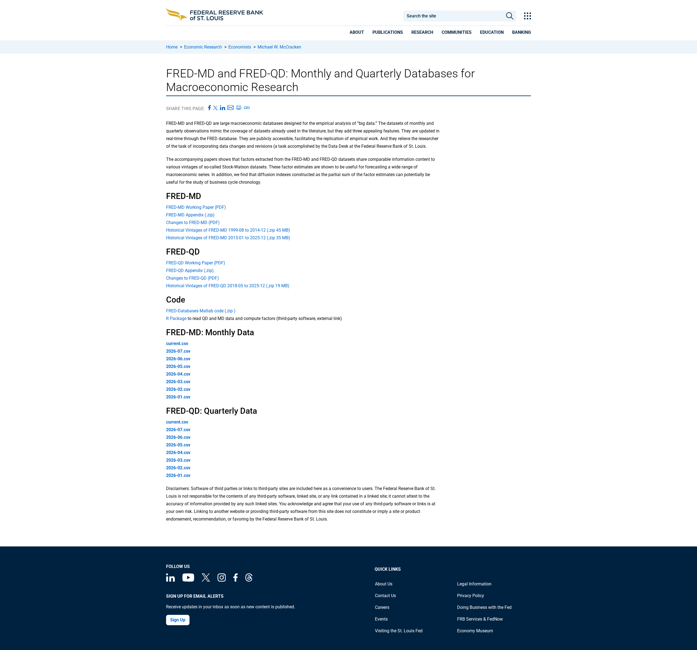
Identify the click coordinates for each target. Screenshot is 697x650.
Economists (239, 47)
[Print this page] (238, 108)
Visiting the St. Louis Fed (399, 630)
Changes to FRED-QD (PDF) (192, 278)
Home (172, 47)
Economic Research (203, 47)
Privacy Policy (470, 595)
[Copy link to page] (247, 108)
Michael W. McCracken (279, 47)
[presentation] (357, 33)
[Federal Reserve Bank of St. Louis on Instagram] (222, 580)
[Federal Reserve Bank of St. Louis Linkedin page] (170, 580)
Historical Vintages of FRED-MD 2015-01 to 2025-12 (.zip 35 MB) (228, 237)
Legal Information (474, 583)
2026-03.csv (178, 381)
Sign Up (177, 619)
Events (381, 619)
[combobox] (453, 16)
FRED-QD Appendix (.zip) (190, 270)
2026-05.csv (178, 366)
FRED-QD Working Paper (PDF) (195, 262)
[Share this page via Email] (230, 108)
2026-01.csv (178, 397)
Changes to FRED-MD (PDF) (193, 222)
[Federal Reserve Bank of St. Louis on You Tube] (188, 580)
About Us (383, 583)
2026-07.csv (178, 351)
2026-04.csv (178, 374)
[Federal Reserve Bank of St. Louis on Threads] (248, 580)
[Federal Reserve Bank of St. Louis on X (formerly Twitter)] (206, 580)
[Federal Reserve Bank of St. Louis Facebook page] (235, 580)
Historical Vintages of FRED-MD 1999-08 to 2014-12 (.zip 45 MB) (228, 230)
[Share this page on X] (215, 108)
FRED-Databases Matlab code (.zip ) (201, 310)
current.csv (177, 343)
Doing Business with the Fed (484, 607)
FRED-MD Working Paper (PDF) (196, 207)
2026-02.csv (178, 389)
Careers (382, 607)
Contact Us (385, 595)
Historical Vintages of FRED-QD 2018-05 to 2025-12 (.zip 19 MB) (227, 285)
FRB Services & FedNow (480, 619)
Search (509, 16)
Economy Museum (475, 630)
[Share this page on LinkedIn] (222, 108)
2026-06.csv (178, 358)
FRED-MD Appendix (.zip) (190, 214)
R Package (176, 318)
